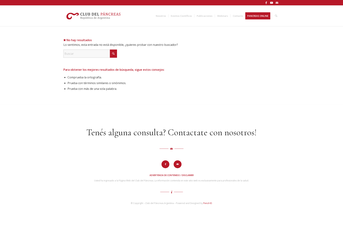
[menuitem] (160, 16)
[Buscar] (276, 16)
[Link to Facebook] (266, 2)
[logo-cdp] (93, 16)
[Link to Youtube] (271, 2)
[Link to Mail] (277, 2)
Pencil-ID (207, 203)
